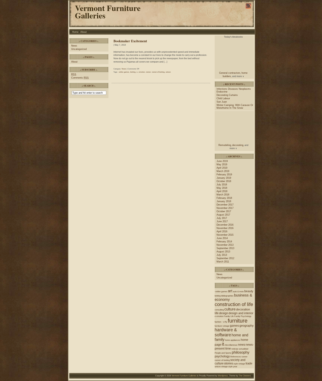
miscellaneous (231, 345)
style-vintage (239, 364)
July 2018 (222, 184)
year (235, 366)
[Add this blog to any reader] (248, 8)
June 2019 (222, 161)
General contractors (229, 72)
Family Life (229, 316)
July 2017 (222, 218)
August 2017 (223, 214)
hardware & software (226, 332)
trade (249, 363)
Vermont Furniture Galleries (108, 11)
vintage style (227, 366)
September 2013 (225, 248)
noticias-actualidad (239, 349)
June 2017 (222, 221)
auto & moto (238, 291)
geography (246, 325)
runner (148, 72)
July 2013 (222, 255)
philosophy (240, 352)
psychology (222, 356)
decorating (237, 145)
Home (75, 32)
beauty (248, 291)
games (234, 325)
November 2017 (225, 208)
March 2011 (223, 261)
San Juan (222, 101)
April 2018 (222, 191)
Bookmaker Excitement (130, 40)
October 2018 (224, 181)
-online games (123, 72)
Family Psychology (242, 316)
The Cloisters (245, 375)
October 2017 (224, 211)
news (241, 344)
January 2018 (224, 201)
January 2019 (224, 177)
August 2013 (223, 251)
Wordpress (223, 375)
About (83, 32)
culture (230, 309)
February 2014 (224, 241)
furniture (237, 321)
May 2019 (222, 164)
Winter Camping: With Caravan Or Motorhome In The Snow (235, 106)
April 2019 (222, 167)
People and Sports (223, 353)
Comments (80, 77)
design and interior (241, 313)
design (223, 313)
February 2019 (224, 174)
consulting (219, 310)
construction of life (234, 304)
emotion (142, 72)
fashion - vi (220, 322)
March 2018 (223, 194)
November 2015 (225, 234)
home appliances (232, 340)
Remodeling (224, 145)
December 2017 (225, 204)
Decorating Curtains (227, 95)
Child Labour (223, 98)
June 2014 (222, 238)
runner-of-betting (158, 72)
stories (228, 363)
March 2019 (223, 171)
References (235, 357)
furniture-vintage (222, 326)
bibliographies (227, 296)
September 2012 (225, 258)
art (230, 291)
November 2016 (225, 228)
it (223, 344)
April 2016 (222, 231)
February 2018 (224, 198)
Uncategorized (79, 49)
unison (168, 72)
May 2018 (222, 187)
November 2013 (225, 244)
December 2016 (225, 224)
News (74, 45)
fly (226, 322)
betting (132, 72)
